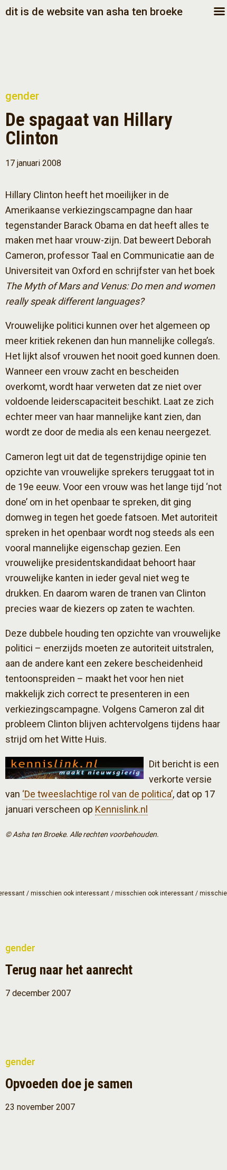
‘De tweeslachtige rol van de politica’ (97, 793)
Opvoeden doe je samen (69, 1083)
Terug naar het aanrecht (69, 970)
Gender (22, 96)
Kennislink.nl (121, 809)
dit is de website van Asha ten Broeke (94, 11)
